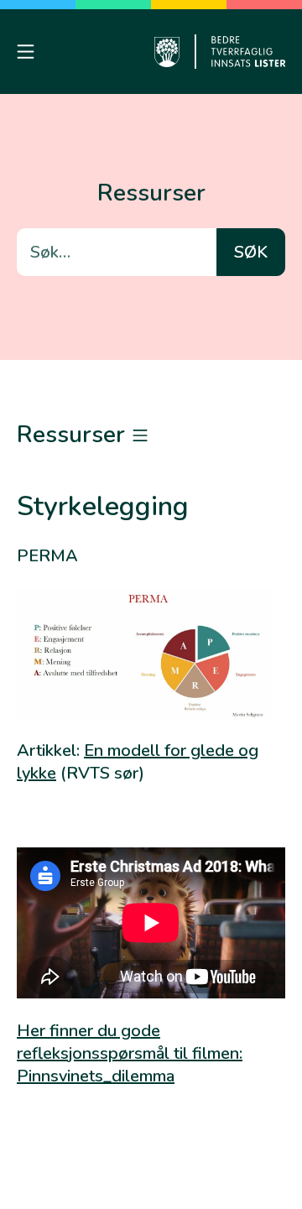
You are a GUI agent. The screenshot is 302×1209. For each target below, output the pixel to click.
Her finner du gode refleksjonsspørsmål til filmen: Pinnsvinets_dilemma (129, 1053)
